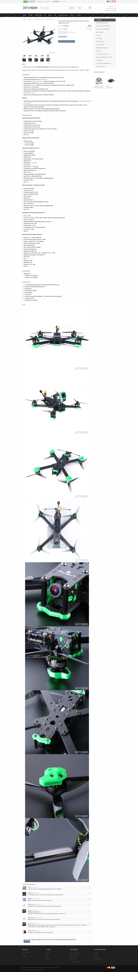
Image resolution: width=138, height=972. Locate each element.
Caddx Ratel (32, 85)
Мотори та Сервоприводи (103, 29)
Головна (24, 15)
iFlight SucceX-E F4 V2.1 (37, 81)
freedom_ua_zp (31, 904)
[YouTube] (115, 1)
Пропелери (99, 38)
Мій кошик (40, 1)
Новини (47, 956)
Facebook (96, 961)
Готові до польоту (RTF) (103, 54)
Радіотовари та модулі (102, 47)
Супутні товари (101, 66)
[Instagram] (112, 1)
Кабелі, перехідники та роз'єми (104, 57)
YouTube (96, 956)
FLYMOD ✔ (30, 898)
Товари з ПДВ (38, 15)
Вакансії (48, 959)
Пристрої (99, 51)
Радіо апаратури (101, 44)
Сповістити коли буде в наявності (67, 41)
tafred (29, 887)
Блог (55, 15)
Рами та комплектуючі (102, 23)
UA (61, 1)
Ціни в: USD (47, 1)
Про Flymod (48, 952)
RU (63, 1)
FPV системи (100, 32)
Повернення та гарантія (75, 954)
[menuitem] (24, 15)
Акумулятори (101, 41)
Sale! (45, 15)
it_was (29, 910)
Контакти (79, 15)
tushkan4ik (30, 893)
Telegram (96, 952)
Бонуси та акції (73, 959)
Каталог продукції (26, 952)
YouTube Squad (97, 959)
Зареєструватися (31, 2)
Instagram (96, 954)
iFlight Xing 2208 (43, 79)
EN (65, 1)
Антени (99, 35)
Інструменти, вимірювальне (103, 63)
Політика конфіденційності (75, 961)
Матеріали (100, 60)
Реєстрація (27, 941)
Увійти (25, 1)
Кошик (79, 8)
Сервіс (50, 15)
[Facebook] (108, 1)
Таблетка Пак (31, 930)
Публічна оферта (73, 956)
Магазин (31, 15)
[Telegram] (110, 1)
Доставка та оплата (63, 15)
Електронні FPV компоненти (104, 26)
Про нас (72, 15)
